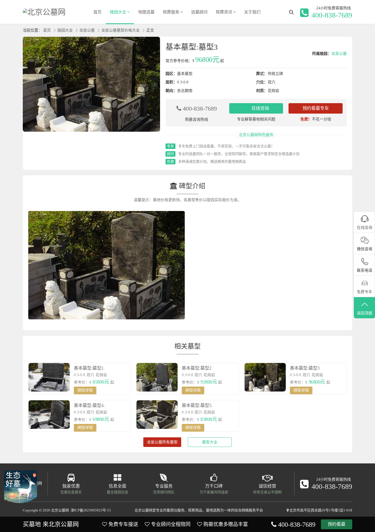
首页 (97, 12)
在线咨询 (260, 108)
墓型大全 (209, 442)
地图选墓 (146, 12)
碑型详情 (85, 390)
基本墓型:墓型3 (305, 368)
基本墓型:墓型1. (89, 368)
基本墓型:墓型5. (197, 405)
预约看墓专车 (316, 108)
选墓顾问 (199, 12)
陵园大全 (118, 12)
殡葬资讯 (224, 12)
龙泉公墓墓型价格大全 (120, 30)
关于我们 (252, 12)
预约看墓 (336, 524)
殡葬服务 (171, 12)
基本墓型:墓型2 (196, 368)
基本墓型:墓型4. (89, 405)
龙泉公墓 (87, 30)
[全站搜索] (291, 12)
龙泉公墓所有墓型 (162, 442)
